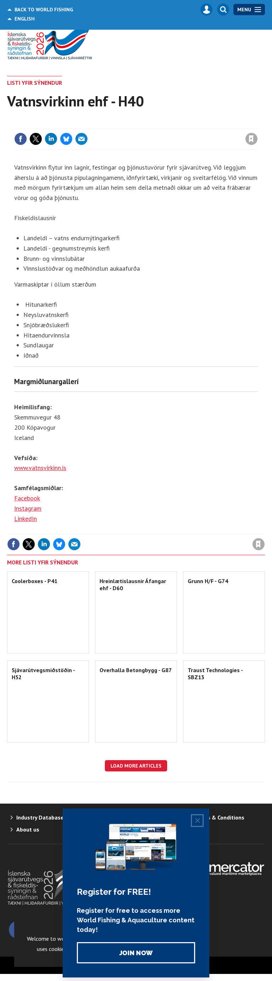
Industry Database (40, 817)
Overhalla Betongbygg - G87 (136, 670)
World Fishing (44, 9)
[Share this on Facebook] (20, 139)
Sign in (167, 124)
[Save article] (251, 139)
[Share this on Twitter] (35, 139)
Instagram (27, 508)
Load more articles (136, 766)
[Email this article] (81, 139)
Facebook (27, 498)
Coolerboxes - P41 (34, 581)
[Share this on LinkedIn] (51, 139)
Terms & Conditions (219, 817)
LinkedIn (25, 519)
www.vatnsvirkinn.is (40, 468)
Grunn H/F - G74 (208, 581)
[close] (257, 124)
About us (27, 829)
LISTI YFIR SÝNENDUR (34, 82)
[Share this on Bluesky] (66, 139)
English (25, 19)
